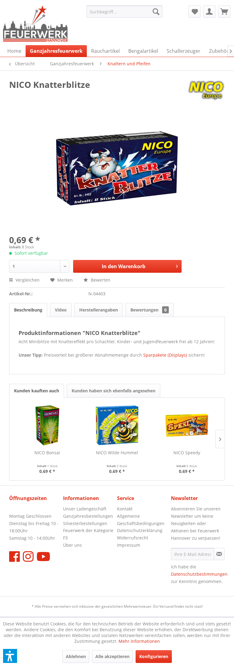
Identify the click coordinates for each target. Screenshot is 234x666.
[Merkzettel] (194, 11)
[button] (10, 656)
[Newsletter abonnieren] (219, 554)
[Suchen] (156, 11)
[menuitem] (125, 11)
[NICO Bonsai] (47, 425)
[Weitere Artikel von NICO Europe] (206, 90)
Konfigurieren (153, 656)
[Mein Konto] (209, 11)
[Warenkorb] (224, 11)
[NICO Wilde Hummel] (117, 425)
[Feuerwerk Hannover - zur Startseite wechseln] (35, 23)
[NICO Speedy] (186, 425)
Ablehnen (76, 656)
